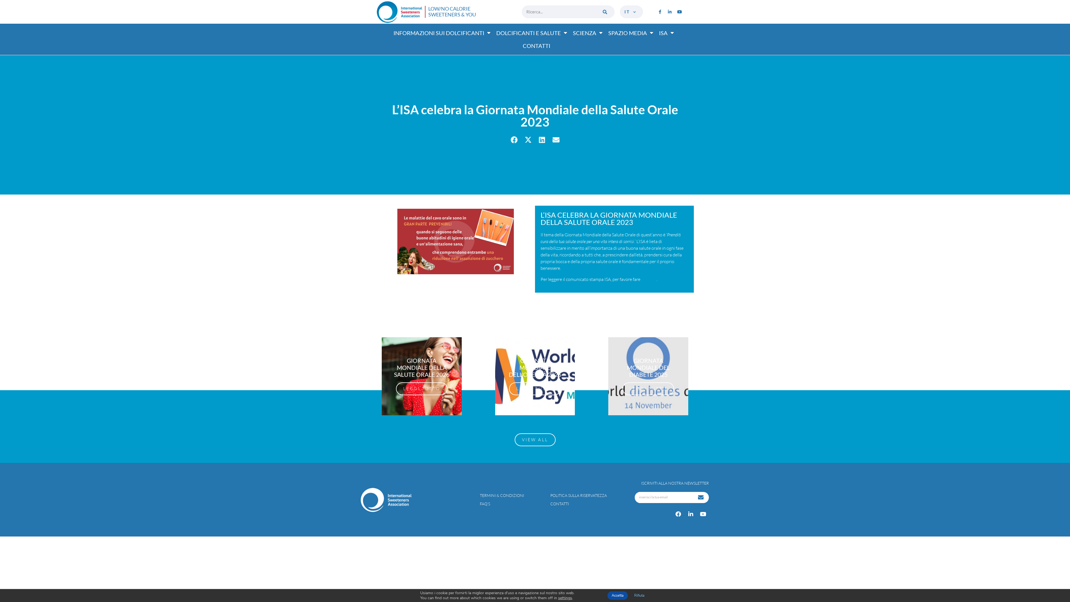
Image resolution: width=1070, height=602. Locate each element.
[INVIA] (701, 497)
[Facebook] (678, 514)
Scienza (584, 33)
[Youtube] (679, 12)
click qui (648, 279)
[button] (514, 139)
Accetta (618, 595)
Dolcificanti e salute (528, 33)
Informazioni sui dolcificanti (438, 33)
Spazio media (627, 33)
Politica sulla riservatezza (578, 495)
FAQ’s (485, 503)
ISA (663, 33)
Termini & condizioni (502, 495)
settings (565, 598)
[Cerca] (605, 12)
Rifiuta (639, 595)
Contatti (536, 45)
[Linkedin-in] (669, 12)
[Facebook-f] (660, 12)
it (628, 11)
